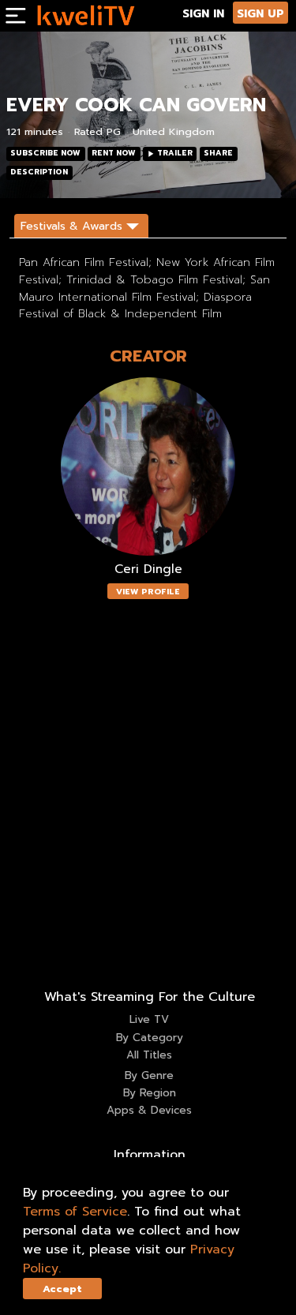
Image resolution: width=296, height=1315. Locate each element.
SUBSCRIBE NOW (45, 153)
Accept (62, 1288)
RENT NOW (114, 153)
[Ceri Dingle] (148, 466)
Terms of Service (75, 1211)
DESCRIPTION (39, 172)
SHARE (218, 153)
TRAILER (175, 153)
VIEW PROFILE (148, 592)
